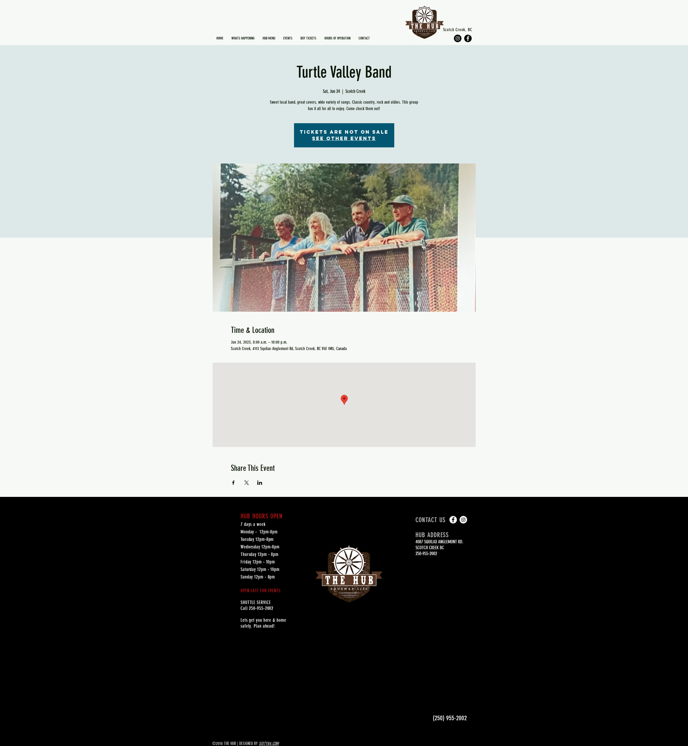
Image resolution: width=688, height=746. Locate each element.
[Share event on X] (246, 483)
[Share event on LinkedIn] (259, 483)
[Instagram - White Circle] (463, 519)
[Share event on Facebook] (233, 483)
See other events (344, 138)
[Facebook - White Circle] (453, 519)
